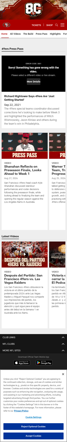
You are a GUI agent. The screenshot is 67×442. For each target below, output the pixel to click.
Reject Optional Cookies (33, 426)
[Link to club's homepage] (6, 23)
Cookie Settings (33, 417)
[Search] (56, 25)
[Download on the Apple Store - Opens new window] (21, 363)
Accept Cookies (33, 435)
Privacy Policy (21, 410)
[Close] (63, 374)
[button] (33, 81)
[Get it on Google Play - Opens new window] (44, 364)
